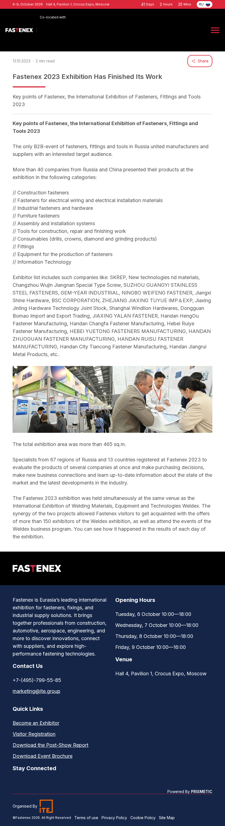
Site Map (167, 817)
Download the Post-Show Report (50, 745)
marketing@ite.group (36, 691)
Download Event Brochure (42, 756)
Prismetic (201, 792)
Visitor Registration (34, 734)
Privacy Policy (114, 817)
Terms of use (86, 817)
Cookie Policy (143, 817)
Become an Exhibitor (36, 723)
